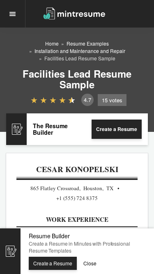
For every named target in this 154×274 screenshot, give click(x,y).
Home (52, 43)
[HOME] (74, 13)
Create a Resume (116, 129)
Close (90, 263)
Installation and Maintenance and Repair (79, 50)
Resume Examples (88, 43)
